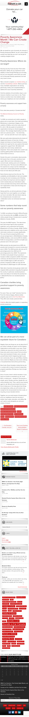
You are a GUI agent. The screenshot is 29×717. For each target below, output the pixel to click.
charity (9, 610)
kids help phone (6, 643)
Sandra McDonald (12, 439)
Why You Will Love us (13, 548)
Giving (4, 641)
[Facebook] (9, 713)
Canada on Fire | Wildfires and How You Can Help (13, 687)
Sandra (6, 44)
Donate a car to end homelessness (8, 411)
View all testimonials (22, 586)
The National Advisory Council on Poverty (12, 114)
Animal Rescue (21, 597)
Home (5, 705)
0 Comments (5, 47)
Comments (6, 542)
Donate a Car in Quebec (7, 631)
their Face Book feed (19, 297)
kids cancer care (20, 641)
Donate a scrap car (18, 631)
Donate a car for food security (20, 406)
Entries (5, 540)
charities (4, 610)
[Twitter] (12, 713)
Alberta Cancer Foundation (9, 597)
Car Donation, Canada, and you (7, 426)
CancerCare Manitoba (13, 608)
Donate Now (12, 705)
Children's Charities (7, 615)
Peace (4, 645)
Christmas (5, 618)
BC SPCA (20, 601)
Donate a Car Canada (8, 406)
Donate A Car (14, 3)
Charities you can (12, 453)
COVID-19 (11, 618)
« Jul (2, 680)
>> (23, 561)
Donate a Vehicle (10, 634)
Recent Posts (10, 476)
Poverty (2, 416)
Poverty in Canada (5, 419)
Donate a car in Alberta (19, 627)
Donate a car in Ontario (18, 629)
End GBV (19, 411)
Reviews (8, 708)
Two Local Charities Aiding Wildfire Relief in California (22, 427)
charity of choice (9, 613)
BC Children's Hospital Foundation (9, 601)
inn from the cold (11, 641)
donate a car (13, 621)
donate (4, 621)
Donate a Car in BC (7, 629)
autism (11, 599)
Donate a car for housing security (8, 408)
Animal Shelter (5, 599)
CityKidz (2, 302)
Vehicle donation (6, 648)
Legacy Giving (21, 643)
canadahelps (6, 603)
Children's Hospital (17, 615)
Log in (3, 538)
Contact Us (20, 708)
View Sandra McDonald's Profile (10, 447)
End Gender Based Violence (7, 414)
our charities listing (20, 82)
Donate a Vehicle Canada (8, 636)
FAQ (24, 705)
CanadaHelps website (11, 83)
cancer (4, 608)
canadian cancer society (16, 603)
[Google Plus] (16, 713)
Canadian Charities (9, 606)
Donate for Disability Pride (9, 506)
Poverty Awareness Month (20, 416)
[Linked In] (19, 713)
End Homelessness (18, 414)
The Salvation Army (15, 645)
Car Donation (23, 608)
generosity (18, 639)
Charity (19, 705)
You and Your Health (9, 46)
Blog (19, 44)
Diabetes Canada (19, 618)
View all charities (23, 471)
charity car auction (17, 610)
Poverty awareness (9, 416)
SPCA (9, 645)
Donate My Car (8, 639)
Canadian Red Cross (21, 606)
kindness (13, 643)
